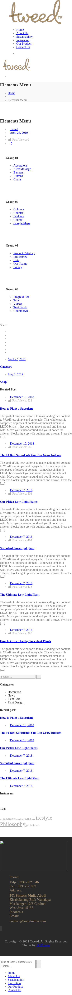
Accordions (20, 165)
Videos (17, 303)
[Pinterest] (9, 345)
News (11, 695)
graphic (19, 819)
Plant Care (14, 699)
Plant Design (15, 702)
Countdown (20, 310)
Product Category (24, 253)
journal (27, 818)
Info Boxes (20, 256)
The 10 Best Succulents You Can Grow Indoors (30, 455)
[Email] (9, 349)
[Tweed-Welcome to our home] (35, 23)
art (1, 819)
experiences (9, 818)
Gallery (17, 219)
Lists (16, 260)
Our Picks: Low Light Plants (18, 501)
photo (29, 825)
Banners (18, 172)
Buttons (18, 176)
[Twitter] (9, 335)
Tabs (16, 300)
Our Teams (20, 263)
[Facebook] (9, 331)
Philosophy (13, 824)
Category (6, 366)
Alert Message (22, 169)
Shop (3, 382)
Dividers (18, 216)
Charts (17, 179)
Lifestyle (42, 818)
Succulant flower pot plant (17, 548)
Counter (18, 212)
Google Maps (21, 223)
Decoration (14, 692)
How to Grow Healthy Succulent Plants (25, 641)
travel (36, 825)
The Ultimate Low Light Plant (19, 594)
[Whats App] (9, 352)
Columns (18, 209)
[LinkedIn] (9, 342)
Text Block (20, 307)
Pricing (17, 267)
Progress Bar (21, 296)
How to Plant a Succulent (16, 408)
